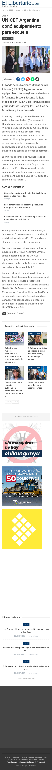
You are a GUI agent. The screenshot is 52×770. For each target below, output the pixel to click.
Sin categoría (8, 38)
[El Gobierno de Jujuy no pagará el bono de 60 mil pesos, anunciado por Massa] (37, 338)
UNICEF (20, 313)
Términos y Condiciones (16, 762)
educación (11, 313)
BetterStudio (32, 766)
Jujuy (26, 624)
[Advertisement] (26, 583)
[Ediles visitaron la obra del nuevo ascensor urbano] (37, 373)
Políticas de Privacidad (36, 762)
